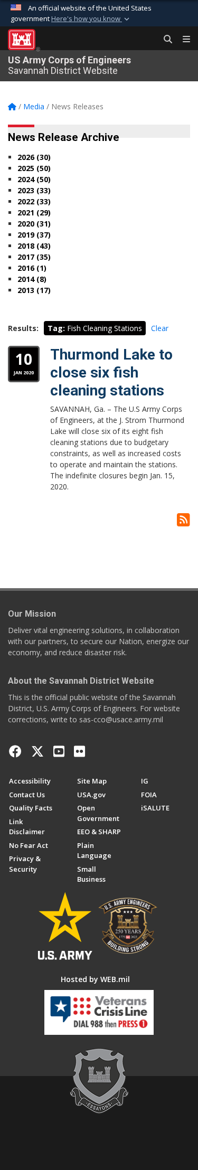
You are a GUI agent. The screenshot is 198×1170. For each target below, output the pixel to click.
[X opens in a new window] (37, 751)
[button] (91, 19)
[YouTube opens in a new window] (58, 751)
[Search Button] (164, 39)
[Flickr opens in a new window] (79, 751)
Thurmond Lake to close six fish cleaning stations (111, 372)
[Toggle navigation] (182, 39)
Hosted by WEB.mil (95, 979)
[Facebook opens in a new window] (15, 751)
